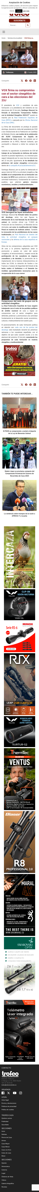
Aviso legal (5, 1100)
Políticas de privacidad (9, 1106)
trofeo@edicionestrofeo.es (9, 1085)
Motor (3, 1156)
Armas (4, 1140)
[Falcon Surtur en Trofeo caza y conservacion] (19, 731)
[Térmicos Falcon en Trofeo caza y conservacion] (19, 605)
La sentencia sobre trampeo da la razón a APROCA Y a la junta (19, 515)
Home (3, 38)
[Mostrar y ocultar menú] (4, 32)
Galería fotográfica (8, 1183)
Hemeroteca (6, 1166)
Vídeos (4, 1180)
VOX (17, 105)
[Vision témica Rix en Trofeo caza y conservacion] (19, 684)
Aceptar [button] (19, 11)
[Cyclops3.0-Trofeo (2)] (19, 1031)
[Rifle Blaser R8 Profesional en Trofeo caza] (19, 842)
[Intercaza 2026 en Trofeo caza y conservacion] (19, 557)
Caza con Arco (6, 1150)
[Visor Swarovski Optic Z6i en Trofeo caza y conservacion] (19, 968)
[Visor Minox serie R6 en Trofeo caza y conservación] (19, 637)
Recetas (4, 1187)
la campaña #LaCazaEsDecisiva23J (22, 166)
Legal (3, 1173)
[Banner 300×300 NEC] (19, 360)
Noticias (4, 1134)
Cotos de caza (6, 1153)
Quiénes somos (7, 1118)
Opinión (4, 1163)
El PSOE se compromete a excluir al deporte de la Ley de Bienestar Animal (19, 432)
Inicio (3, 1131)
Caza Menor (6, 1147)
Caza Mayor (6, 1143)
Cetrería (4, 1170)
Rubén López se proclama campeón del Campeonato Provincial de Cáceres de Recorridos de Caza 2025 (19, 473)
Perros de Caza (7, 1137)
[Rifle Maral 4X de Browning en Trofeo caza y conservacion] (19, 905)
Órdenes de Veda (7, 1176)
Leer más (26, 11)
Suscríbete (19, 20)
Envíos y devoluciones (9, 1103)
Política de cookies (8, 1109)
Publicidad (5, 1121)
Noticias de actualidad (15, 38)
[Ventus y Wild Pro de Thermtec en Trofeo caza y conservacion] (19, 779)
